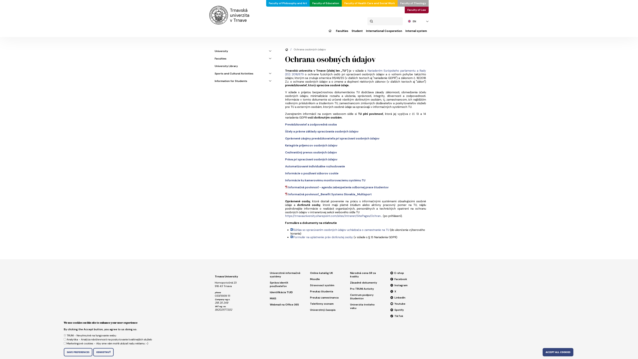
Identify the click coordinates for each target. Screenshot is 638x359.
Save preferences (78, 352)
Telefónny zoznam (322, 303)
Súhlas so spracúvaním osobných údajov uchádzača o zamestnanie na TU (341, 230)
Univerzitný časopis (323, 310)
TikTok (398, 316)
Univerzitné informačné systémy (285, 274)
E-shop (399, 273)
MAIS (273, 298)
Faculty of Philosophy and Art (288, 3)
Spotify (399, 310)
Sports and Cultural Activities (234, 73)
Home (286, 49)
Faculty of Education (325, 3)
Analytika (72, 339)
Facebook (400, 279)
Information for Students (231, 81)
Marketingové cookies (80, 343)
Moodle (315, 279)
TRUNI (70, 335)
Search (371, 21)
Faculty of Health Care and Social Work (369, 3)
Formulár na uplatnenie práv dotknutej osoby (323, 237)
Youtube (399, 303)
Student (357, 31)
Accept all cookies (558, 352)
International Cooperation (384, 31)
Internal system (416, 31)
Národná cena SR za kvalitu (363, 274)
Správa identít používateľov (279, 284)
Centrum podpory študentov (361, 296)
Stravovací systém (322, 285)
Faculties (342, 31)
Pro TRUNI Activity (362, 289)
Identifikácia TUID (281, 292)
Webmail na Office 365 (284, 304)
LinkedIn (399, 297)
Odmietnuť (103, 352)
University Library (226, 66)
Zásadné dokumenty (363, 282)
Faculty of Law (416, 10)
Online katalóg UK (321, 273)
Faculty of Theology (413, 3)
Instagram (401, 285)
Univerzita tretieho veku (362, 306)
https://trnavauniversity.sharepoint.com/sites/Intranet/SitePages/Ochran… (333, 216)
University (330, 33)
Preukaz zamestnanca (324, 297)
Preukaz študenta (321, 291)
